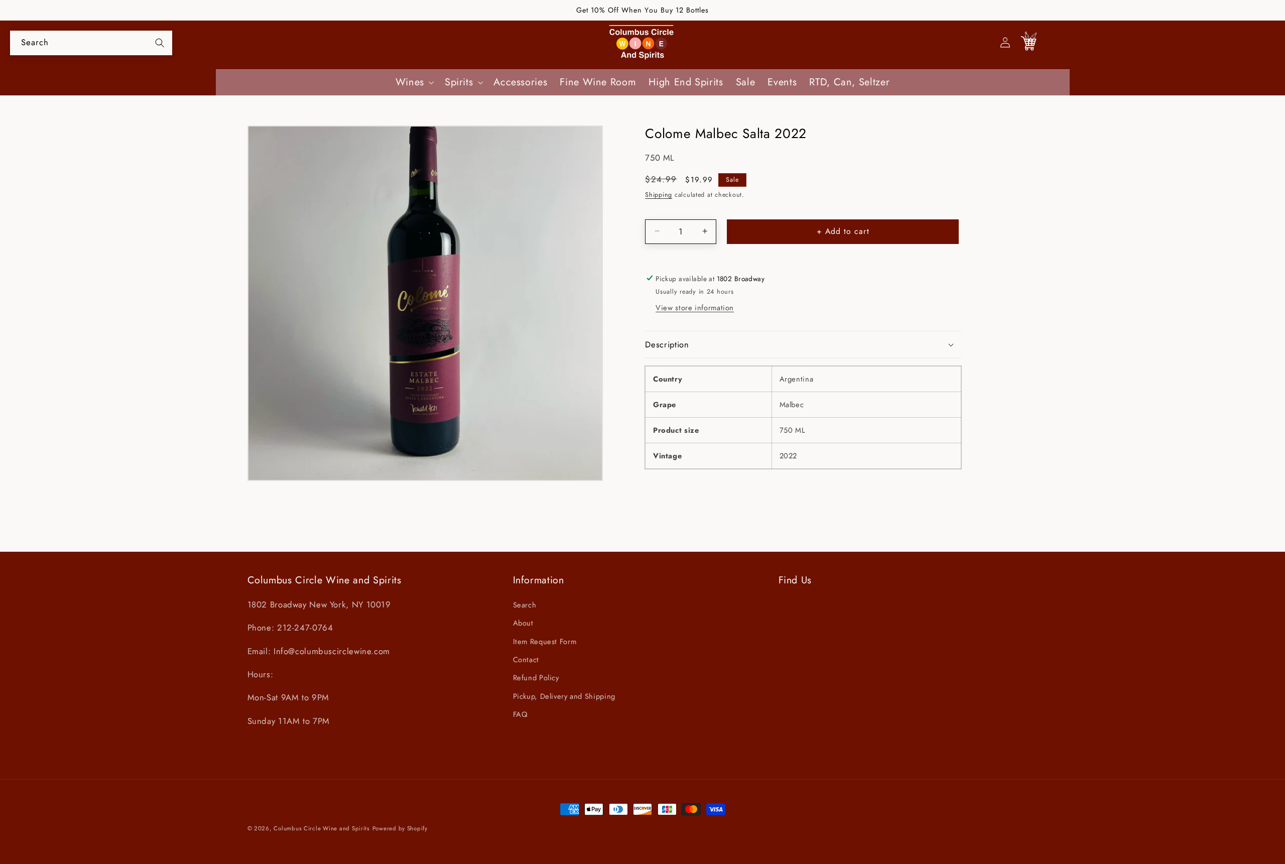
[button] (413, 82)
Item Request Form (545, 641)
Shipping (658, 194)
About (523, 623)
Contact (526, 659)
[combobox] (91, 43)
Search (525, 604)
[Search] (159, 42)
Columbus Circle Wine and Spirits (322, 828)
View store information (695, 307)
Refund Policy (536, 677)
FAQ (520, 714)
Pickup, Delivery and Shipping (564, 696)
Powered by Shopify (400, 828)
